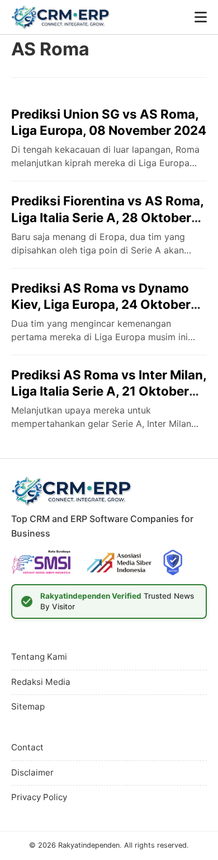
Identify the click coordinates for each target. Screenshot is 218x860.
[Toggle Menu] (201, 17)
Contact (27, 747)
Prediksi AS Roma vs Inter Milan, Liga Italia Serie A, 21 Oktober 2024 (108, 391)
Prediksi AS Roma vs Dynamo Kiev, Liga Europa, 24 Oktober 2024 (101, 304)
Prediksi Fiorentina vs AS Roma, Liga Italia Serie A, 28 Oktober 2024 (107, 217)
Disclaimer (32, 772)
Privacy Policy (39, 797)
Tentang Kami (39, 656)
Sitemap (28, 706)
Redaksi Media (40, 681)
